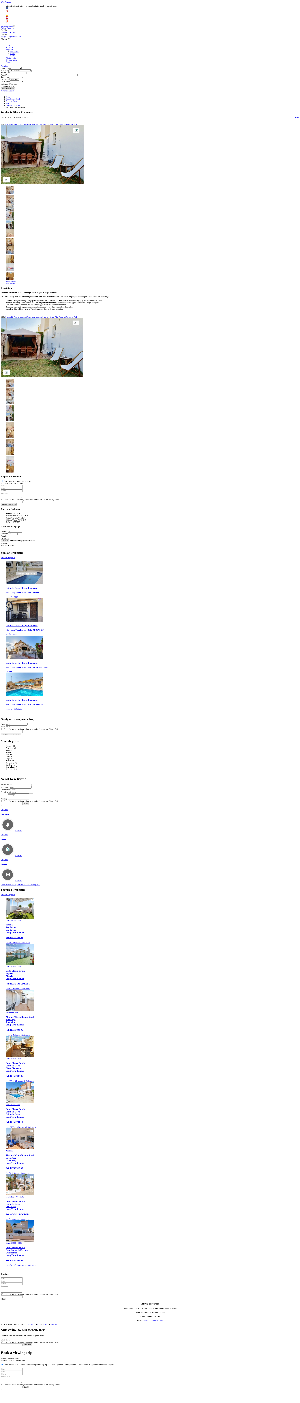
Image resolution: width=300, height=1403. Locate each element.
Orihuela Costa (11, 101)
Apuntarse (27, 1345)
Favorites (4, 66)
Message (4, 799)
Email (3, 727)
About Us (9, 47)
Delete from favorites (34, 124)
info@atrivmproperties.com (11, 36)
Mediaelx (31, 1324)
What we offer (11, 58)
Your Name (5, 785)
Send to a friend (48, 124)
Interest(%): (5, 534)
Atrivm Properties (7, 28)
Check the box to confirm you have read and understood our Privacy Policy (31, 500)
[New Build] (7, 831)
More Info (18, 831)
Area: (3, 75)
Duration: (4, 536)
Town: (3, 73)
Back (297, 117)
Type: (3, 77)
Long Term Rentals (13, 105)
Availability (9, 124)
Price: (3, 82)
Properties (9, 49)
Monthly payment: (8, 545)
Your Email (5, 787)
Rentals (4, 864)
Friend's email (6, 792)
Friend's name (6, 790)
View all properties (8, 895)
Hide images (10, 283)
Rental (12, 56)
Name (3, 724)
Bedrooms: (5, 79)
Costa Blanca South (13, 99)
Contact (8, 62)
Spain (8, 97)
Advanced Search (7, 91)
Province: (4, 70)
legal (39, 1324)
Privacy (46, 1324)
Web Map (54, 1324)
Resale (12, 54)
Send (26, 803)
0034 (8, 32)
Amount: (4, 531)
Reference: (5, 84)
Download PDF (71, 124)
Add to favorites (20, 124)
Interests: (4, 543)
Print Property (60, 124)
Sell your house (11, 60)
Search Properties (8, 88)
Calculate (5, 540)
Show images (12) (12, 281)
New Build (14, 52)
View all (8, 558)
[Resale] (7, 856)
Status (3, 68)
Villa (7, 103)
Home (8, 45)
